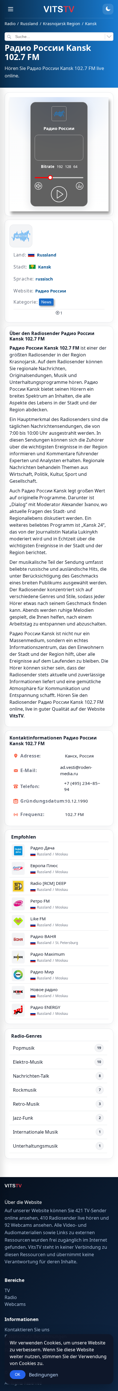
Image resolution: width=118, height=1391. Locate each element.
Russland (29, 23)
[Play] (59, 194)
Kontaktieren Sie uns (27, 1329)
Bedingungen (43, 1375)
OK (17, 1374)
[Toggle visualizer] (79, 186)
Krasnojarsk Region (61, 23)
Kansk (91, 23)
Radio (10, 23)
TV (7, 1290)
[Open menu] (11, 9)
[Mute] (38, 186)
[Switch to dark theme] (108, 9)
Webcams (15, 1304)
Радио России (50, 291)
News (46, 302)
